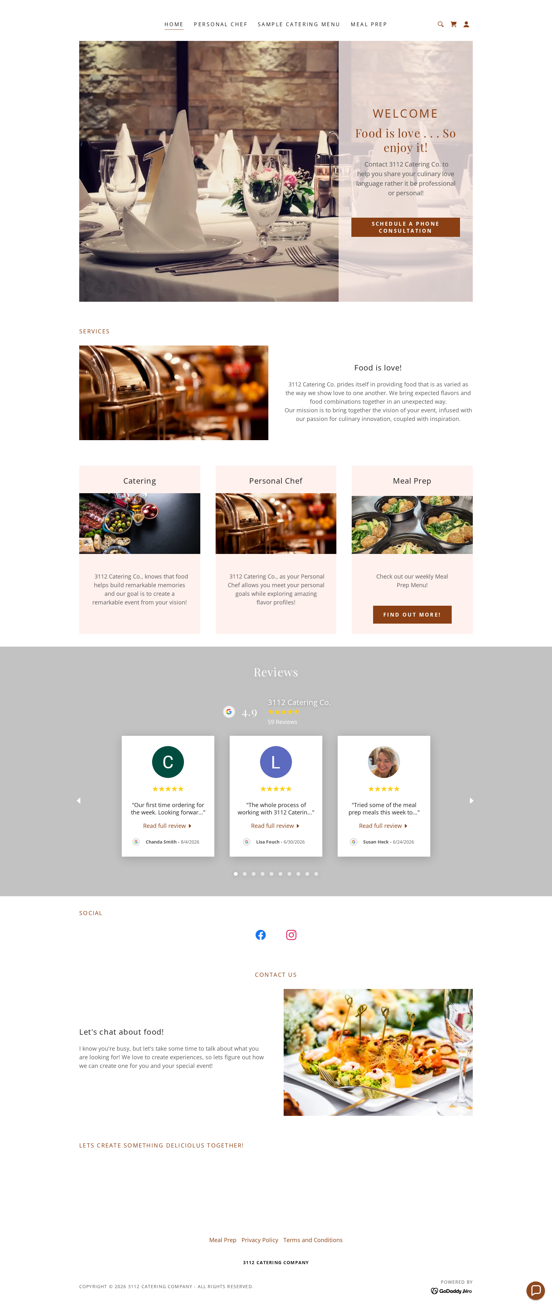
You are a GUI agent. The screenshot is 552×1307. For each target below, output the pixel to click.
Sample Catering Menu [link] (299, 24)
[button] (466, 24)
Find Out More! (412, 614)
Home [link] (174, 24)
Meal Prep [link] (369, 24)
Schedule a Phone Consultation (406, 227)
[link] (453, 24)
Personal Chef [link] (221, 24)
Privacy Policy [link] (259, 1240)
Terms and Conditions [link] (313, 1240)
